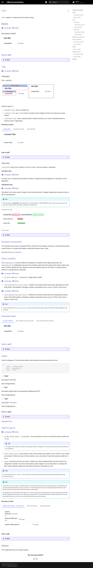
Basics (74, 12)
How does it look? (78, 15)
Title (73, 20)
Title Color (76, 29)
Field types (13, 402)
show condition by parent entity (44, 320)
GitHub (16, 28)
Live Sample (7, 28)
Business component (78, 37)
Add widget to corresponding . (18, 60)
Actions (74, 59)
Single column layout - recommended (13, 506)
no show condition (8, 320)
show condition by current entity (24, 320)
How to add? (77, 17)
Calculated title (31, 129)
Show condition (76, 39)
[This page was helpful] (34, 559)
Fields (74, 47)
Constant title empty (18, 129)
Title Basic (76, 22)
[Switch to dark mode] (46, 2)
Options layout (76, 51)
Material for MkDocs (12, 566)
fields (29, 203)
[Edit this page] (68, 11)
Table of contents (77, 10)
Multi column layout (32, 506)
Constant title (6, 129)
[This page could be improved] (37, 559)
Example (7, 59)
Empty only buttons (45, 506)
